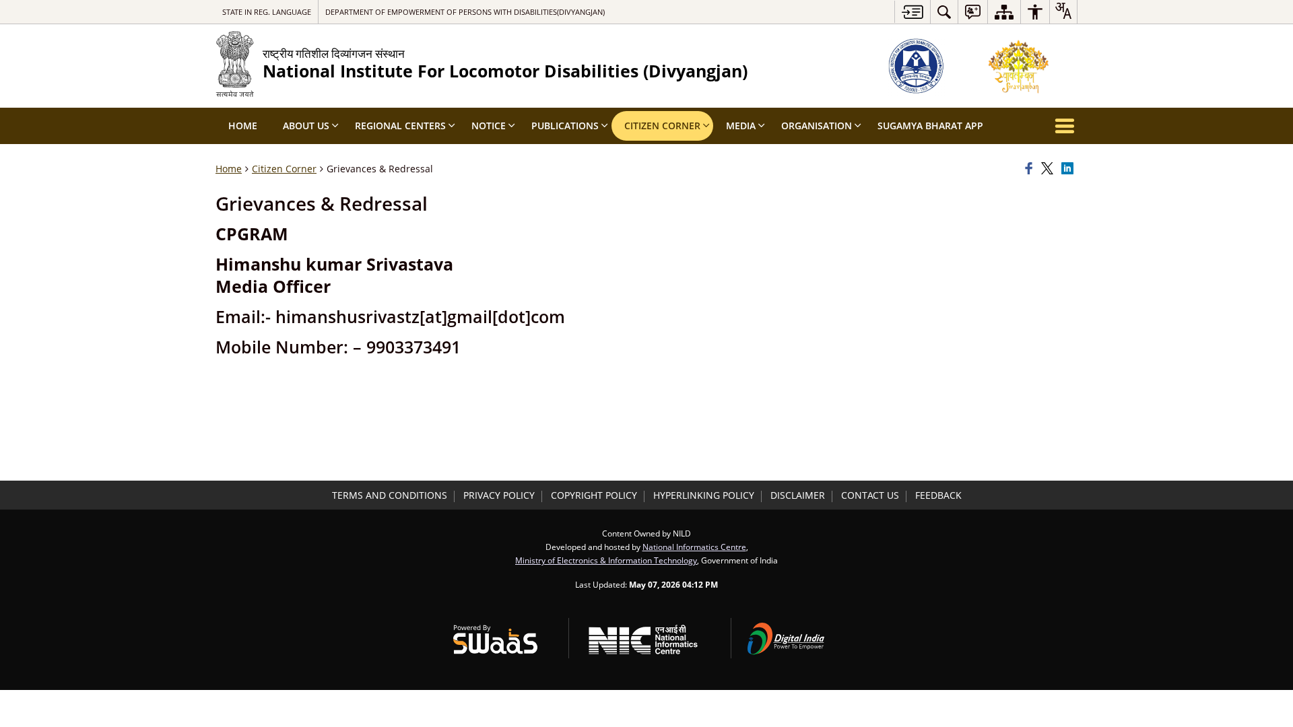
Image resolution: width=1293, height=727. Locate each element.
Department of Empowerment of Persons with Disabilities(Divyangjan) (465, 12)
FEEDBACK (938, 495)
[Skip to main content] (912, 12)
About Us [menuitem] (306, 125)
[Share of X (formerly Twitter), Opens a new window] (1049, 169)
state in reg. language (266, 12)
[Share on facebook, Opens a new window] (1031, 169)
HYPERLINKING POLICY (703, 495)
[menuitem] (944, 12)
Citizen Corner (284, 168)
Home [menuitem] (242, 125)
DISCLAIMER (797, 495)
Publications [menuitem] (565, 125)
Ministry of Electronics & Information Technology (606, 560)
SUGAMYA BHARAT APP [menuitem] (930, 125)
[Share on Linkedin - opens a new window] (1069, 169)
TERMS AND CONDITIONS (389, 495)
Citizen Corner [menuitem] (662, 125)
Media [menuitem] (741, 125)
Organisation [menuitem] (816, 125)
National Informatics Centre (694, 546)
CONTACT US (870, 495)
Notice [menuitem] (488, 125)
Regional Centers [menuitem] (400, 125)
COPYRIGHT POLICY (594, 495)
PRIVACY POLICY (499, 495)
